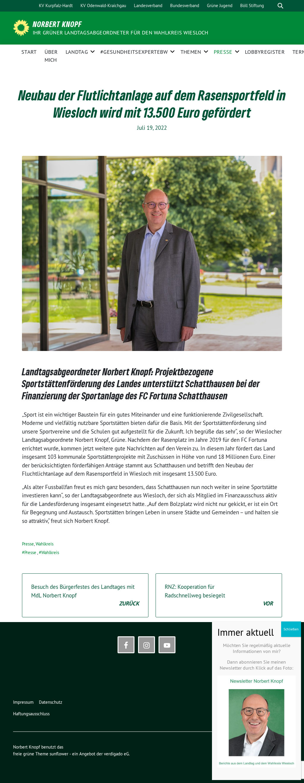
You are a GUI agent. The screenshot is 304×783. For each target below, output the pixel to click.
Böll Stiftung (252, 5)
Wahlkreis (44, 544)
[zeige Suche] (280, 6)
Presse (223, 51)
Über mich (51, 55)
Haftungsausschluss (31, 713)
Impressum (23, 702)
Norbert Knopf (57, 24)
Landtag (77, 51)
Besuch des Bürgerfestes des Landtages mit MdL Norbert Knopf (85, 595)
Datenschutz (50, 702)
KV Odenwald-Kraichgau (103, 5)
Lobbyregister (265, 51)
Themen (190, 51)
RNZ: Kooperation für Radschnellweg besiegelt (219, 595)
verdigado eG (116, 754)
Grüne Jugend (219, 5)
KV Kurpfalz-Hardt (56, 5)
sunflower (59, 754)
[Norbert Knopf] (22, 27)
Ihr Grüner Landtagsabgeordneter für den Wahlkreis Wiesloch (120, 32)
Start (29, 51)
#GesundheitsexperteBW (134, 51)
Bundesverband (184, 5)
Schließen (291, 629)
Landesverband (148, 5)
